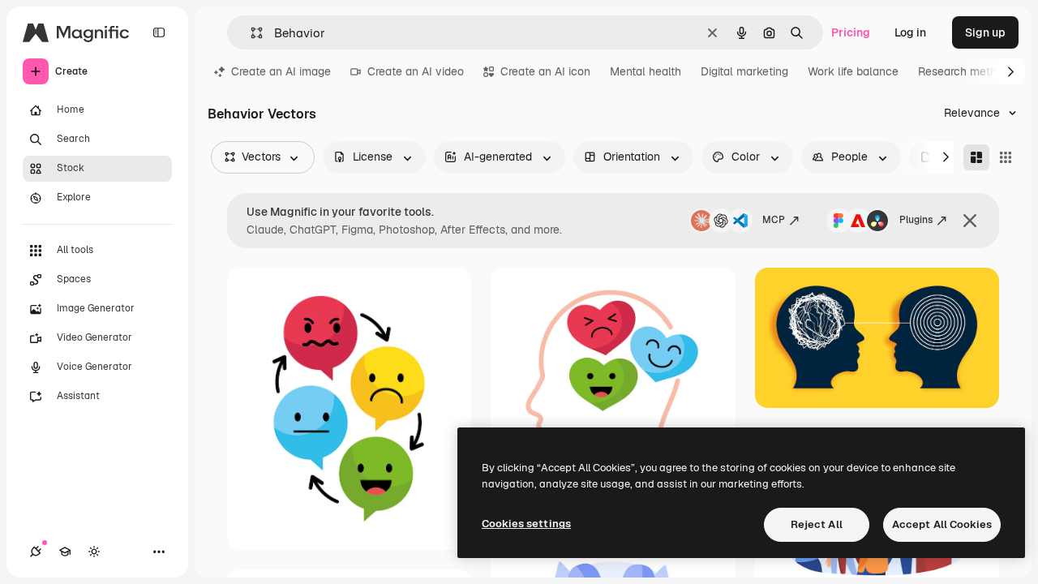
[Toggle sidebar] (159, 32)
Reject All (817, 524)
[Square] (1006, 157)
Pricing (850, 32)
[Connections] (36, 552)
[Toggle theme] (94, 552)
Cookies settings (526, 523)
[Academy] (65, 552)
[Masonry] (976, 157)
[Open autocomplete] (250, 33)
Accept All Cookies (942, 524)
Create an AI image (281, 71)
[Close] (970, 220)
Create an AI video (415, 71)
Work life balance (853, 71)
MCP (773, 219)
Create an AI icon (545, 71)
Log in (910, 32)
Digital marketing (744, 71)
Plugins (916, 219)
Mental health (645, 71)
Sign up (985, 32)
